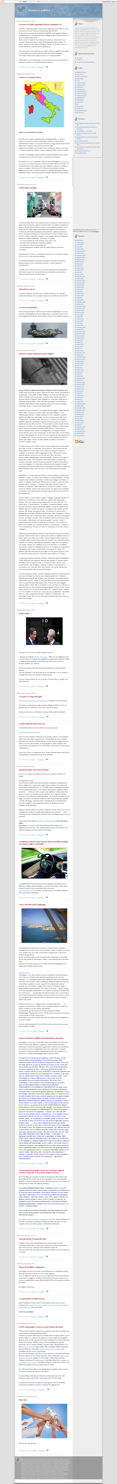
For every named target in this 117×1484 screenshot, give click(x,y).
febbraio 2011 (80, 363)
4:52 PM (33, 897)
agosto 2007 (80, 274)
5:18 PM (33, 835)
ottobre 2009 (80, 329)
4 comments (40, 835)
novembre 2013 (81, 431)
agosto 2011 (80, 376)
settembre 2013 (81, 427)
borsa (96, 231)
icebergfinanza (81, 89)
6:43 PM (33, 177)
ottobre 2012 (80, 405)
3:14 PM (33, 1257)
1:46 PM (33, 759)
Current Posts (80, 435)
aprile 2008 (80, 291)
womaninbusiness (81, 91)
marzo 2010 (80, 340)
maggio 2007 (80, 268)
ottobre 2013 (80, 429)
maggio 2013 (80, 420)
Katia (32, 1004)
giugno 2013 (80, 422)
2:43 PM (33, 717)
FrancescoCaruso (82, 93)
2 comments (40, 759)
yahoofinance (80, 99)
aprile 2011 (79, 367)
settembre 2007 (81, 276)
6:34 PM (33, 1316)
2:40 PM (33, 300)
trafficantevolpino (81, 72)
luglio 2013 (79, 424)
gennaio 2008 (80, 285)
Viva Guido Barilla (81, 153)
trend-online (80, 102)
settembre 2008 (81, 301)
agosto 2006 (80, 248)
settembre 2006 (81, 251)
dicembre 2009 (81, 333)
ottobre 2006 (80, 253)
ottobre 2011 (80, 380)
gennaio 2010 (80, 335)
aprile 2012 (80, 393)
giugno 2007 (80, 270)
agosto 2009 (80, 325)
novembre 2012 (81, 407)
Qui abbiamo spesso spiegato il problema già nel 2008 (37, 1219)
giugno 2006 (80, 244)
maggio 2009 (80, 318)
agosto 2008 (80, 299)
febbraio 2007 (80, 261)
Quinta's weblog (81, 82)
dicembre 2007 (81, 282)
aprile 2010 (80, 342)
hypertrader (80, 87)
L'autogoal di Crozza (82, 140)
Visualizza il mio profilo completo (85, 62)
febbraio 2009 (80, 312)
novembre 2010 (81, 357)
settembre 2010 (81, 352)
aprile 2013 (80, 418)
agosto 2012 (80, 401)
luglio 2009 (79, 323)
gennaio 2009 (80, 310)
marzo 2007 (80, 263)
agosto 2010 (80, 350)
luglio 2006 (79, 246)
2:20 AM (33, 1163)
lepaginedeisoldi (81, 85)
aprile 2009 (80, 316)
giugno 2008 (80, 295)
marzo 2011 (80, 365)
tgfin (78, 104)
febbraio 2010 (80, 338)
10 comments (40, 1228)
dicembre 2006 (81, 257)
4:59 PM (33, 67)
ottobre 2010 (80, 355)
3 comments (40, 67)
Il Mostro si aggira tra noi (83, 150)
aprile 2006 (80, 240)
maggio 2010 (80, 344)
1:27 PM (33, 279)
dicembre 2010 (81, 359)
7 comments (40, 279)
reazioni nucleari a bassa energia (50, 1349)
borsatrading (80, 106)
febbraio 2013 (80, 414)
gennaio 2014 (80, 433)
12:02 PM (33, 1450)
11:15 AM (33, 1031)
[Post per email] (46, 67)
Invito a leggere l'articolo (27, 890)
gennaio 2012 (80, 386)
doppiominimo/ (80, 97)
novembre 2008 (81, 306)
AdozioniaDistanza (82, 110)
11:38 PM (33, 1291)
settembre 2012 (81, 403)
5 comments (40, 343)
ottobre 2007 (80, 278)
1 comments (40, 603)
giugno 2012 (80, 397)
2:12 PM (33, 343)
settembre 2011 (81, 378)
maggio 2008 (80, 293)
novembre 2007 (81, 280)
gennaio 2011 (80, 361)
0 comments (40, 300)
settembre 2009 (81, 327)
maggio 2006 (80, 242)
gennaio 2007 (80, 259)
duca (80, 58)
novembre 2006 (81, 255)
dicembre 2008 (81, 308)
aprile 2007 (80, 265)
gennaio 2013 (80, 412)
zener (78, 80)
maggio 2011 (80, 369)
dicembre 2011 (81, 384)
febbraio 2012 (80, 388)
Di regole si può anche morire (46, 821)
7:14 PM (33, 603)
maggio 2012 (80, 395)
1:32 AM (33, 1228)
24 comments (41, 717)
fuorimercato (80, 74)
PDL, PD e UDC (41, 657)
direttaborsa (80, 108)
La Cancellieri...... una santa (84, 131)
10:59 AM (33, 1389)
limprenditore (80, 78)
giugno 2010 (80, 346)
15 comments (41, 1389)
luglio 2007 (79, 272)
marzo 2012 (80, 391)
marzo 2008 (80, 289)
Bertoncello (42, 1276)
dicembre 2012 (81, 410)
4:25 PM (33, 686)
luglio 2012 (79, 399)
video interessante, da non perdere (36, 701)
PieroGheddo (80, 112)
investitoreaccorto (81, 95)
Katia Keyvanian (24, 973)
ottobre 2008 (80, 304)
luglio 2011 (79, 374)
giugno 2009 (80, 321)
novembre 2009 (81, 331)
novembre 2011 (81, 382)
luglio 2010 (79, 348)
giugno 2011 (80, 371)
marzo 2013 (80, 416)
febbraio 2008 (80, 287)
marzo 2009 (80, 314)
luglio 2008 (79, 297)
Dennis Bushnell (29, 1347)
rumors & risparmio (82, 76)
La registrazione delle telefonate (29, 732)
